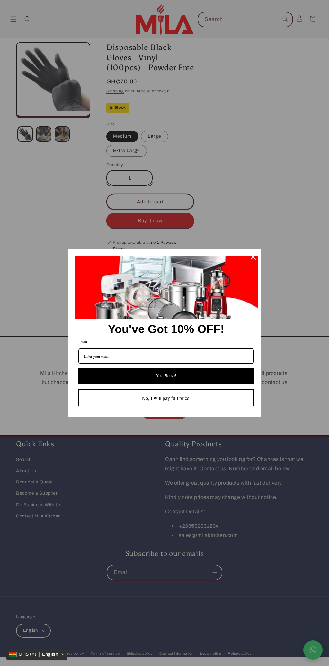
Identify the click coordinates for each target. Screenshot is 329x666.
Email (82, 341)
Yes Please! (166, 375)
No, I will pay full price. (166, 398)
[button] (36, 654)
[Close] (253, 257)
